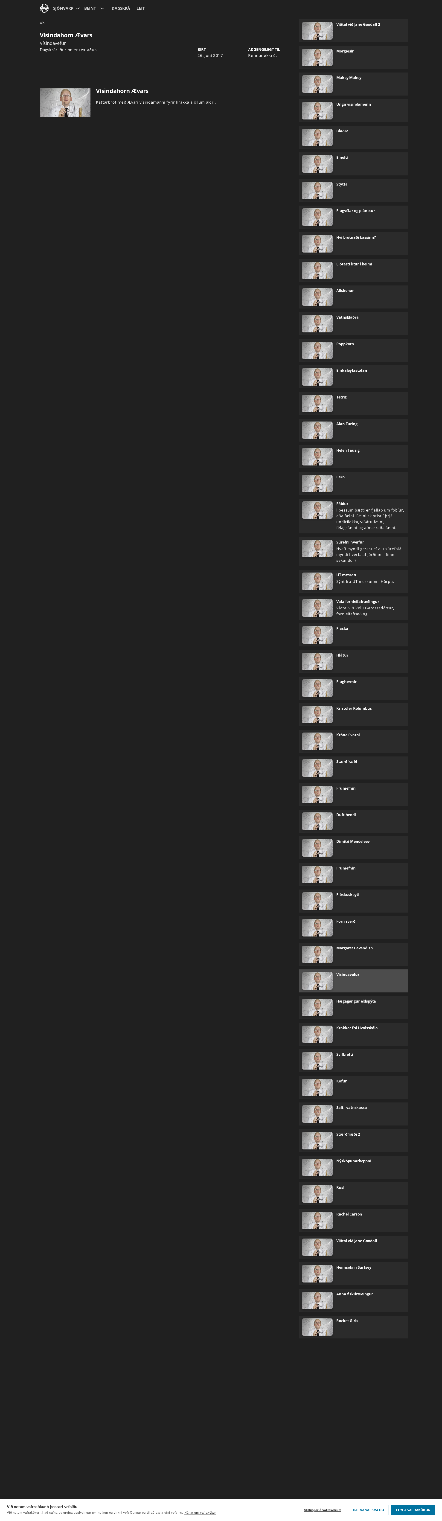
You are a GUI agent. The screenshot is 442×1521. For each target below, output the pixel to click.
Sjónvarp (63, 8)
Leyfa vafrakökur (413, 1510)
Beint (90, 8)
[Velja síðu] (77, 8)
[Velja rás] (101, 8)
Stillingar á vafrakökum (322, 1510)
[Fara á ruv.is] (44, 8)
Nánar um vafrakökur (200, 1512)
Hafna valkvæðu (368, 1510)
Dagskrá (121, 8)
